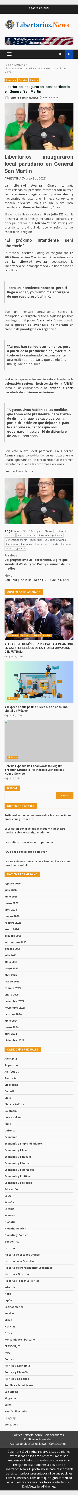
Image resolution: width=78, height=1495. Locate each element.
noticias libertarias (61, 544)
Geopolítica (12, 1241)
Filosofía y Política (16, 1235)
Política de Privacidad (38, 1439)
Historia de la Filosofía (19, 1261)
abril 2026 (11, 909)
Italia (8, 1294)
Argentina (11, 80)
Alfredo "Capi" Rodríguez (28, 531)
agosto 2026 (12, 883)
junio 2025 (11, 962)
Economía (11, 1137)
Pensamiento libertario (20, 1339)
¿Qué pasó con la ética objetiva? (26, 851)
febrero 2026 (13, 922)
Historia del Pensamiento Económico (29, 1267)
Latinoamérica (14, 1307)
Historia (10, 1248)
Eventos (10, 1215)
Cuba (8, 1124)
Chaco (48, 531)
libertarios (26, 544)
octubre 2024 (13, 1014)
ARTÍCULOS (12, 1071)
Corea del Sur (13, 1117)
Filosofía (10, 1222)
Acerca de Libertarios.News (28, 1444)
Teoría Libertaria (16, 1411)
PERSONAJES (12, 1346)
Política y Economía (17, 1365)
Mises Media (69, 54)
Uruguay (10, 1418)
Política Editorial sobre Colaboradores (38, 1435)
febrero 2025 (13, 988)
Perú (8, 1352)
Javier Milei (36, 539)
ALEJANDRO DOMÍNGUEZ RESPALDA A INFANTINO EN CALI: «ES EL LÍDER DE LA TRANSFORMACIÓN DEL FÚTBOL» (39, 619)
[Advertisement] (39, 41)
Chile (8, 1098)
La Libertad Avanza (55, 539)
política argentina (15, 548)
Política (34, 80)
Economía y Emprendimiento (23, 1143)
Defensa (10, 1130)
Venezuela (11, 1424)
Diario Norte (24, 471)
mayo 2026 (11, 903)
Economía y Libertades (19, 1169)
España (9, 1202)
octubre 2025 (13, 935)
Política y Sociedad (41, 635)
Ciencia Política (14, 1104)
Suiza (8, 1405)
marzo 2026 (12, 916)
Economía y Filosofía (18, 1150)
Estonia (9, 1209)
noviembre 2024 (15, 1007)
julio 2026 (11, 890)
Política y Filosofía (16, 1372)
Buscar (12, 788)
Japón (8, 1300)
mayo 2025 (11, 968)
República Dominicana (19, 1385)
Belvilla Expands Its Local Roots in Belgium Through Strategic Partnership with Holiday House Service (39, 741)
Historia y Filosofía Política (22, 1280)
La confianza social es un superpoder (29, 842)
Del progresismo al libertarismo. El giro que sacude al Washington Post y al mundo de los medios (37, 561)
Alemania (11, 1058)
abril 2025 (11, 975)
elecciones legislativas (50, 535)
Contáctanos (57, 1444)
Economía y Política (17, 1176)
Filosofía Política (15, 1228)
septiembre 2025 (15, 942)
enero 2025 (12, 994)
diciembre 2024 (14, 1001)
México (9, 1313)
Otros (8, 1333)
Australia (11, 1078)
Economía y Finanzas (18, 1156)
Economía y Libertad (18, 1163)
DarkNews (29, 1486)
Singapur (10, 1398)
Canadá (9, 1091)
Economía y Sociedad (18, 1182)
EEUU (8, 1196)
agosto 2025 (12, 949)
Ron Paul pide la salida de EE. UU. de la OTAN (37, 578)
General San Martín (16, 539)
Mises (8, 1320)
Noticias (23, 80)
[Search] (60, 54)
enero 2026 (12, 929)
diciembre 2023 (14, 1040)
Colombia (13, 635)
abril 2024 (11, 1033)
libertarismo (41, 544)
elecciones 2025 (26, 535)
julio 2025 (11, 955)
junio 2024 (11, 1020)
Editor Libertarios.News (24, 97)
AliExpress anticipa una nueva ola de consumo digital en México (39, 682)
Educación (11, 1189)
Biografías (11, 1084)
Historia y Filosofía (17, 1274)
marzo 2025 (12, 981)
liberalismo (12, 544)
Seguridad (11, 1392)
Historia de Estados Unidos (22, 1254)
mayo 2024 (11, 1027)
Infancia (10, 1287)
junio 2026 (11, 896)
